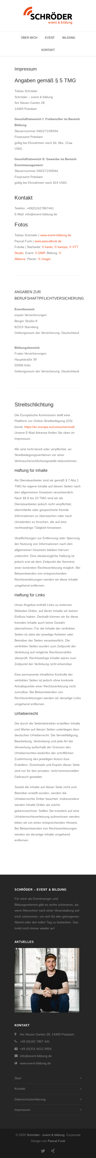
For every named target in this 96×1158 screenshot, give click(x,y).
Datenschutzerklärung (30, 1099)
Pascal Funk (56, 1141)
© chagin (44, 259)
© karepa (60, 247)
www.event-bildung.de (55, 235)
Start (18, 1078)
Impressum (22, 1110)
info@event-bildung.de (36, 1056)
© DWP (40, 253)
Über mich (29, 37)
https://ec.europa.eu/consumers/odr (49, 427)
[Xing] (52, 1151)
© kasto (47, 247)
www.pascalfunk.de (48, 241)
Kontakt (48, 50)
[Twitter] (43, 1151)
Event (50, 37)
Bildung (68, 37)
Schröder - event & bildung (46, 1135)
